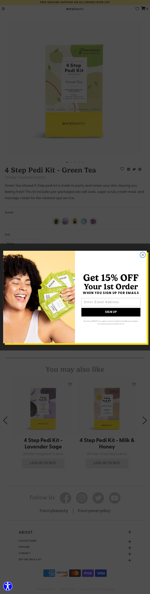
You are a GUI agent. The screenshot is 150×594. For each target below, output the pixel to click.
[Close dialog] (143, 255)
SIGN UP (111, 312)
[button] (7, 586)
